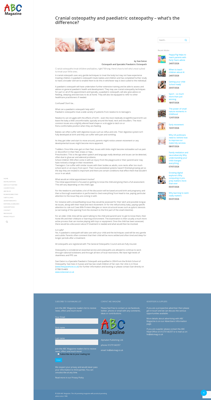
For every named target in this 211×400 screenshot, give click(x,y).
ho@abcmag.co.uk (115, 350)
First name (60, 327)
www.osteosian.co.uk (64, 272)
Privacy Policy (78, 377)
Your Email (60, 317)
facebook (135, 308)
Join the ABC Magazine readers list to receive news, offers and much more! (75, 350)
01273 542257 (114, 345)
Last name (60, 338)
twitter (104, 310)
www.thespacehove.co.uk (67, 266)
